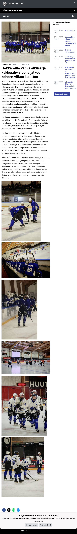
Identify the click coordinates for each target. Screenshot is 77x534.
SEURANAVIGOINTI (41, 3)
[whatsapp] (13, 510)
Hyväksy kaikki (31, 525)
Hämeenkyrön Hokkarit (39, 10)
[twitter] (9, 510)
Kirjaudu (7, 16)
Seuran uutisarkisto (61, 94)
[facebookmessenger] (18, 510)
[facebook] (4, 510)
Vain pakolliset (45, 525)
